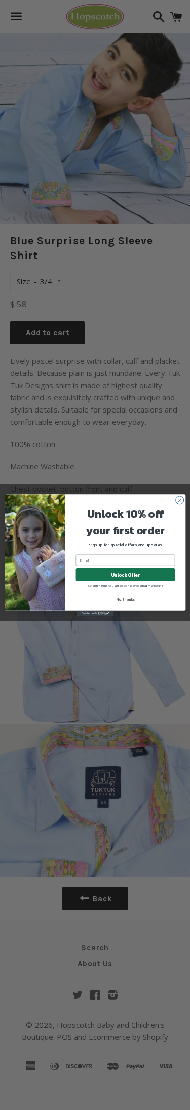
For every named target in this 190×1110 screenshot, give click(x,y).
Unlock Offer (124, 574)
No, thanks (125, 599)
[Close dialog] (179, 500)
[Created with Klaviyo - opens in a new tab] (95, 613)
